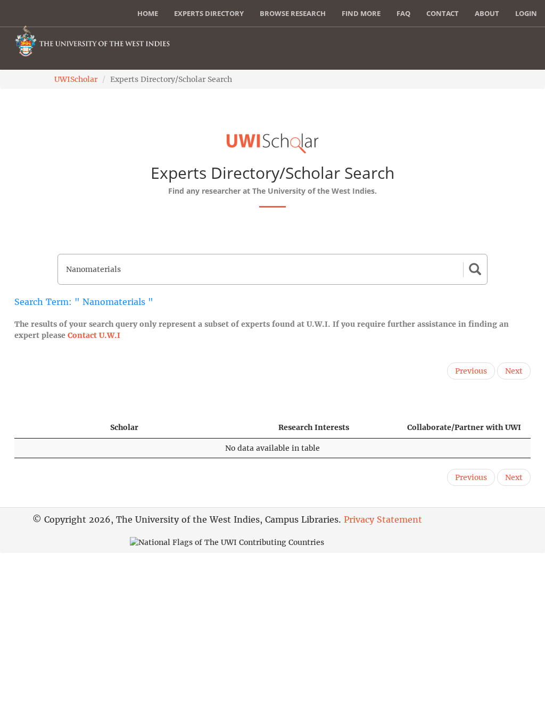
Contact (442, 13)
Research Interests (313, 427)
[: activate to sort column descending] (57, 428)
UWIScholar (75, 79)
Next (514, 371)
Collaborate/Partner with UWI (464, 427)
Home (147, 13)
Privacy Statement (383, 519)
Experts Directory (209, 13)
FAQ (403, 13)
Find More (361, 13)
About (487, 13)
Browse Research (293, 13)
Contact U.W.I (94, 335)
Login (526, 13)
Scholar (124, 427)
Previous (471, 371)
